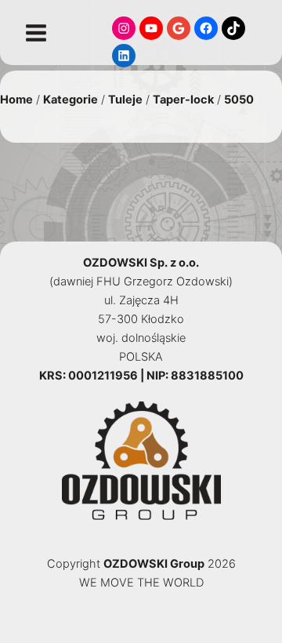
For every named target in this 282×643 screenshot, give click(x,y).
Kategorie (70, 100)
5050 (239, 100)
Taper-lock (183, 100)
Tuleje (125, 100)
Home (16, 100)
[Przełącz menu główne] (36, 33)
